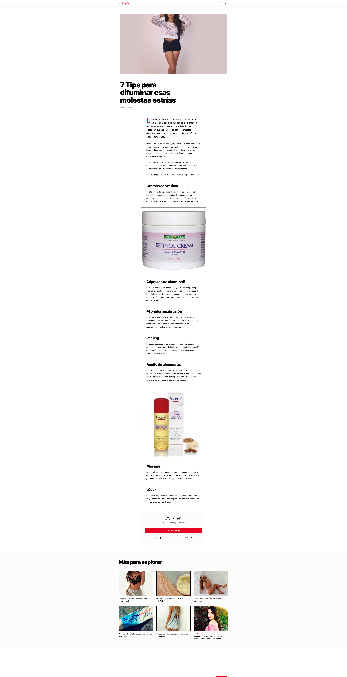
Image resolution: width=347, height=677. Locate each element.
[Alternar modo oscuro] (226, 3)
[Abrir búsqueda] (220, 3)
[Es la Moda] (124, 3)
